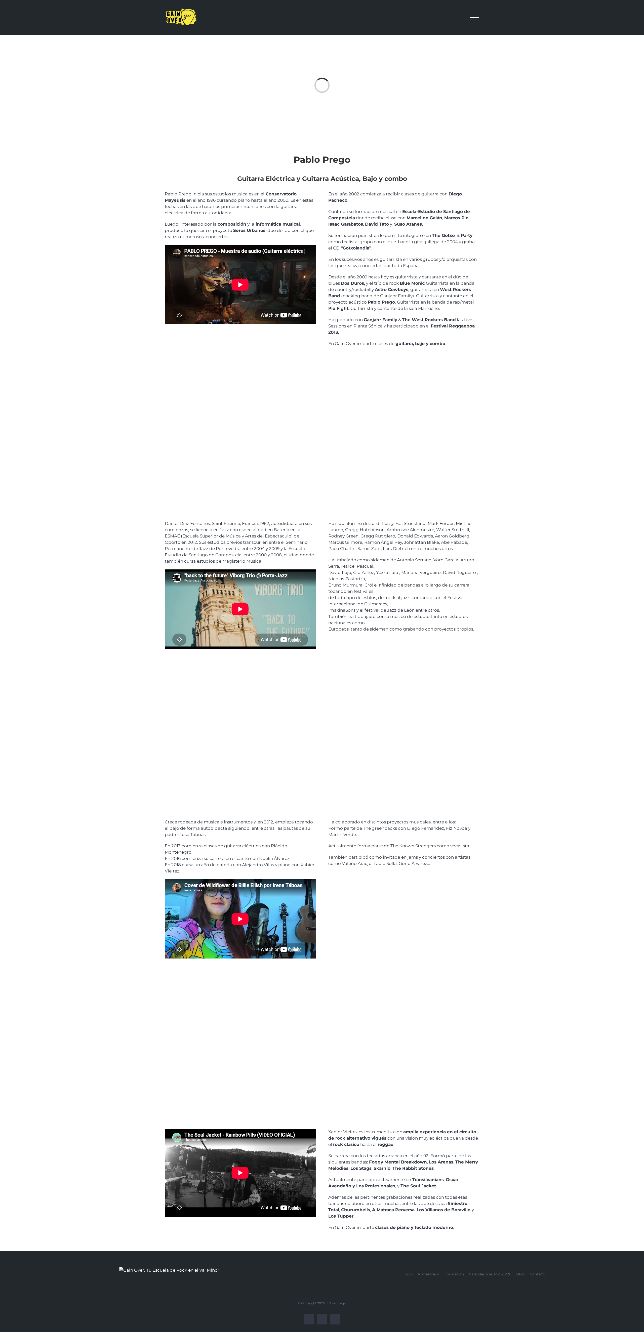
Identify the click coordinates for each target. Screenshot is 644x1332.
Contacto (538, 1274)
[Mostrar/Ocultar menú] (474, 17)
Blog (520, 1274)
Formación (454, 1274)
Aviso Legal (337, 1303)
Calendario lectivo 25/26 (490, 1274)
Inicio (408, 1274)
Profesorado (428, 1274)
